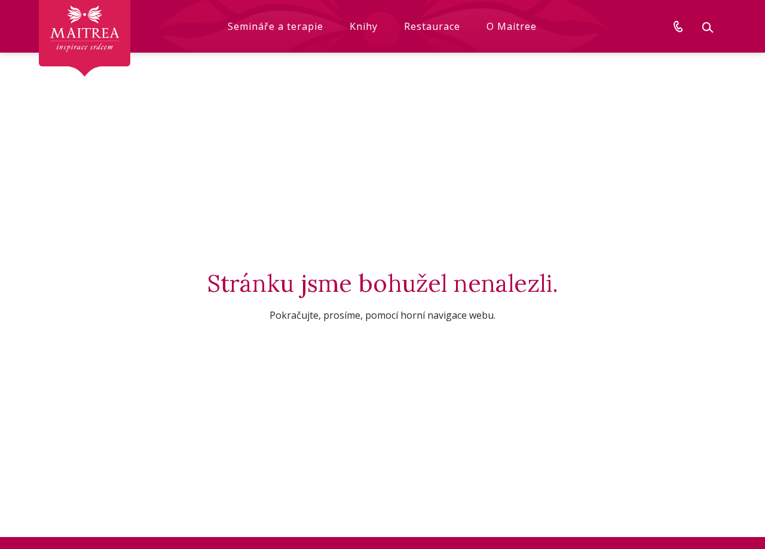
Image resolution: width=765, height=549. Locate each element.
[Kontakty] (678, 27)
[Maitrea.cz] (84, 38)
